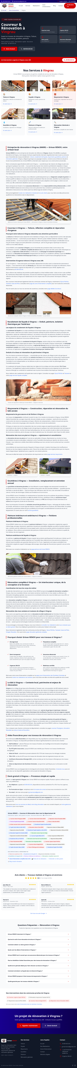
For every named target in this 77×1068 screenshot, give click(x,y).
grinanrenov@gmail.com (20, 1)
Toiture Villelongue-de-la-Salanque (36, 847)
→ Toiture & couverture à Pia (15, 854)
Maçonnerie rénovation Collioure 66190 (59, 830)
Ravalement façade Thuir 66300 (55, 847)
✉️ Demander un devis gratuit (55, 858)
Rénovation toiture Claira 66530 (36, 827)
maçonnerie (51, 157)
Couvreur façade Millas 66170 (37, 835)
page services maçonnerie (54, 454)
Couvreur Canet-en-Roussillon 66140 (36, 821)
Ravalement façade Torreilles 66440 (43, 824)
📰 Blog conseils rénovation (15, 861)
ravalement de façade (41, 157)
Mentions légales (45, 1054)
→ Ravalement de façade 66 (30, 854)
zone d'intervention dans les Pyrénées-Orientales (29, 1004)
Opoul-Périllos (64, 281)
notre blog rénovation (37, 804)
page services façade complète (18, 375)
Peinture (23, 1054)
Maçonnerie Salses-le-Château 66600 (55, 827)
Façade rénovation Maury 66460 (17, 847)
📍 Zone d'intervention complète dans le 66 (19, 858)
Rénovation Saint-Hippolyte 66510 (33, 841)
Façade (23, 1046)
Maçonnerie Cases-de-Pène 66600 (17, 844)
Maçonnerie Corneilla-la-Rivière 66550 (18, 835)
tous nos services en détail (23, 804)
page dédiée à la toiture (54, 288)
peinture (64, 157)
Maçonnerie (24, 1049)
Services (27, 6)
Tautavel (8, 283)
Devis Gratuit (10, 49)
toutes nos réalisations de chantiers (22, 677)
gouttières (58, 157)
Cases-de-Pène (15, 283)
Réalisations (36, 6)
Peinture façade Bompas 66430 (17, 821)
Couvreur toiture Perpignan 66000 (17, 818)
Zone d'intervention (46, 5)
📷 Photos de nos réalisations (39, 858)
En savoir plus (6, 104)
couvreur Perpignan (57, 728)
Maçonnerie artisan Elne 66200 (17, 830)
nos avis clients (43, 193)
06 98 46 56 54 (6, 1)
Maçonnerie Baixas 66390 (56, 838)
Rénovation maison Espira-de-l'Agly (39, 833)
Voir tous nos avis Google (37, 913)
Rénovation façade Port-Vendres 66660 (19, 833)
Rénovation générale (27, 1057)
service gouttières (33, 510)
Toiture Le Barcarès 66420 (53, 821)
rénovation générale (12, 159)
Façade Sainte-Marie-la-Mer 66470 (17, 827)
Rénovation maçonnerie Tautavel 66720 (55, 844)
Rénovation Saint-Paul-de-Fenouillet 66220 (37, 838)
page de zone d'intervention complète (40, 283)
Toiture (23, 1043)
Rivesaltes (13, 632)
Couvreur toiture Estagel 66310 (36, 844)
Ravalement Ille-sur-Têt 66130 (17, 838)
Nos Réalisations (45, 1046)
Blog (54, 6)
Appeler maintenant (30, 1026)
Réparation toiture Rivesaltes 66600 (57, 818)
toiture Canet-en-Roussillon (21, 730)
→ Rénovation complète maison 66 (50, 856)
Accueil (21, 6)
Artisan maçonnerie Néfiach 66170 (56, 835)
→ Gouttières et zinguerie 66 (15, 856)
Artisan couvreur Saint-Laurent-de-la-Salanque (20, 824)
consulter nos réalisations (49, 625)
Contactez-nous (60, 769)
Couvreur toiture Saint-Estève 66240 (37, 818)
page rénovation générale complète (36, 632)
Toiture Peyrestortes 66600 (16, 841)
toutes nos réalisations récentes (28, 193)
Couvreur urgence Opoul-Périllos (52, 841)
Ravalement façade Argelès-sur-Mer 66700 (37, 830)
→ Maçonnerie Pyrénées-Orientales (46, 854)
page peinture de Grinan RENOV (40, 549)
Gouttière (23, 1052)
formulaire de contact (40, 789)
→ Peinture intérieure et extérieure (32, 856)
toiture (32, 157)
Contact (60, 6)
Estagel (8, 632)
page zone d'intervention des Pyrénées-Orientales (50, 675)
